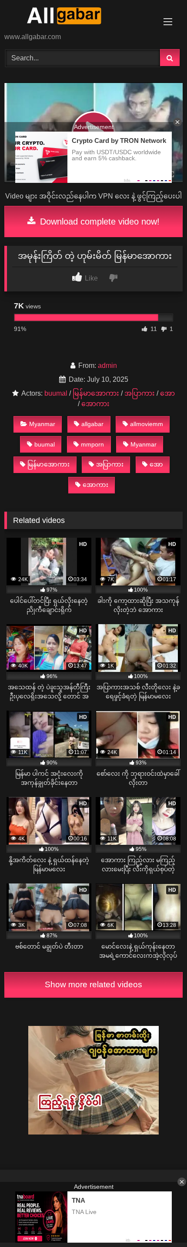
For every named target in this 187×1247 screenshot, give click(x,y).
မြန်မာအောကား (96, 393)
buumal (55, 393)
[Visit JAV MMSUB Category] (93, 1132)
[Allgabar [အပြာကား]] (76, 17)
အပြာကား (139, 393)
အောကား (95, 403)
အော (167, 393)
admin (107, 365)
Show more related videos (93, 984)
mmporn (92, 444)
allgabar (92, 423)
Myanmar (42, 423)
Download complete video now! (98, 221)
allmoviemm (146, 423)
